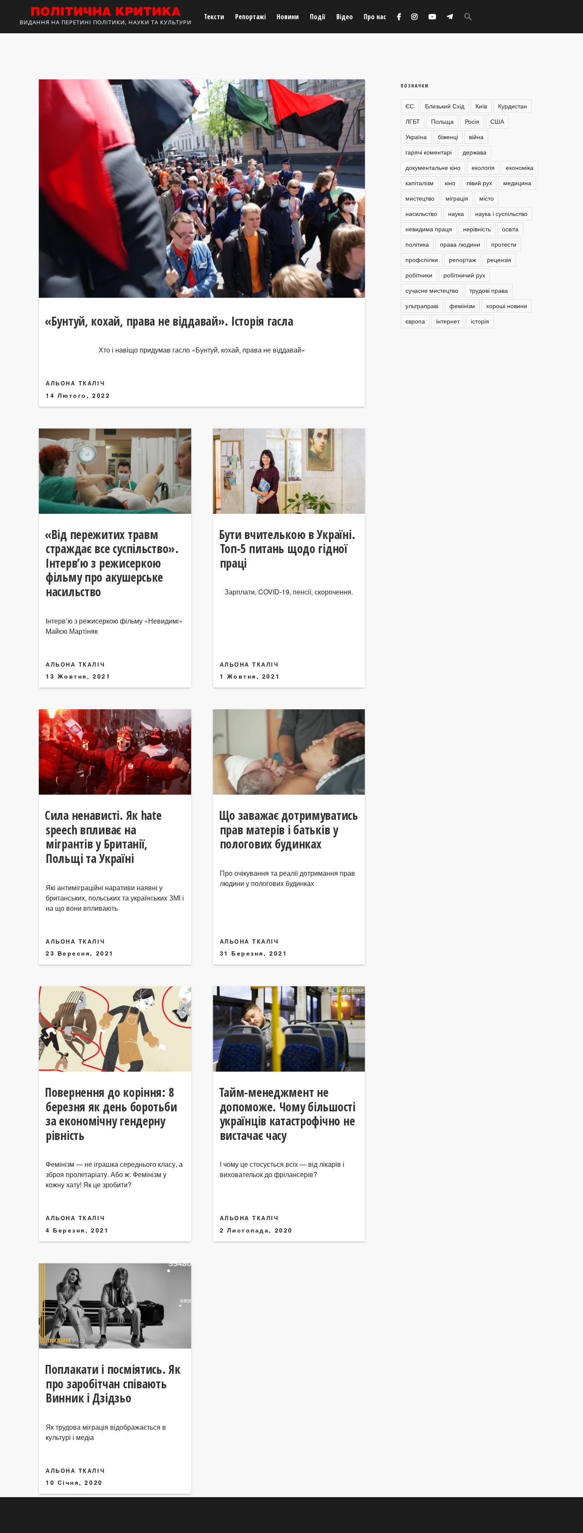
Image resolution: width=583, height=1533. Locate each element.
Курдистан (512, 106)
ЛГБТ (412, 121)
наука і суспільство (501, 213)
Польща (442, 121)
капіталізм (419, 182)
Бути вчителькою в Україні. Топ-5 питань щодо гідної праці (287, 548)
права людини (460, 244)
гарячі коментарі (428, 152)
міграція (457, 198)
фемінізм (462, 305)
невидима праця (428, 228)
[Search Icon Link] (468, 16)
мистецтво (419, 198)
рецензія (499, 259)
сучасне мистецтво (431, 290)
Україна (416, 136)
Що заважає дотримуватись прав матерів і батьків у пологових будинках (288, 829)
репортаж (462, 259)
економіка (519, 167)
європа (415, 321)
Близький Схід (444, 106)
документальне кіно (433, 167)
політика (417, 244)
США (497, 121)
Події (317, 16)
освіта (510, 228)
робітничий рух (464, 275)
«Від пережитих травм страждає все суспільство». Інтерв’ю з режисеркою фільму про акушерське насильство (112, 563)
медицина (517, 182)
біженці (448, 136)
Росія (472, 121)
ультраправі (421, 305)
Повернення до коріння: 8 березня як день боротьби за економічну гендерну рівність (111, 1113)
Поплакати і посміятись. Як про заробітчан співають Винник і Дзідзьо (113, 1383)
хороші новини (506, 305)
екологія (483, 167)
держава (475, 152)
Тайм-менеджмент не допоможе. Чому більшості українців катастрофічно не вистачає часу (287, 1113)
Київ (481, 106)
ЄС (409, 106)
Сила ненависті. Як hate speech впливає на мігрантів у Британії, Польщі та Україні (103, 836)
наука (456, 213)
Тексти (214, 16)
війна (476, 136)
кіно (450, 182)
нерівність (477, 228)
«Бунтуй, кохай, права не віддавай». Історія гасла (169, 321)
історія (480, 321)
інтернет (448, 321)
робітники (418, 275)
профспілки (421, 259)
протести (503, 244)
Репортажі (250, 16)
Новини (288, 16)
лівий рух (479, 182)
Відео (344, 16)
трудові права (488, 290)
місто (486, 198)
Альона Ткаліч (75, 383)
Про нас (375, 16)
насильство (421, 213)
